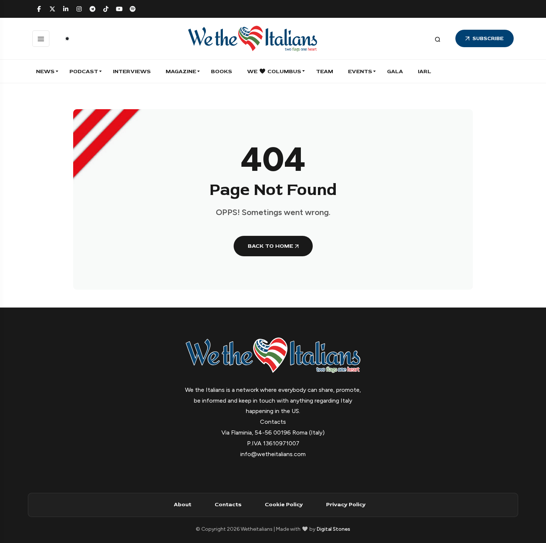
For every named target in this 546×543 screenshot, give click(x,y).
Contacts (228, 504)
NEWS (45, 71)
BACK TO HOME (270, 246)
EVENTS (360, 71)
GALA (395, 71)
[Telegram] (92, 8)
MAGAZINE (181, 71)
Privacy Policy (345, 504)
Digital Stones (333, 529)
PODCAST (83, 71)
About (182, 504)
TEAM (324, 71)
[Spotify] (132, 8)
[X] (52, 8)
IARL (424, 71)
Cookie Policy (284, 504)
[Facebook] (39, 8)
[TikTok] (106, 8)
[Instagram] (79, 8)
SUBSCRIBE (488, 38)
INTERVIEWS (132, 71)
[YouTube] (119, 8)
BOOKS (221, 71)
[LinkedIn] (65, 8)
